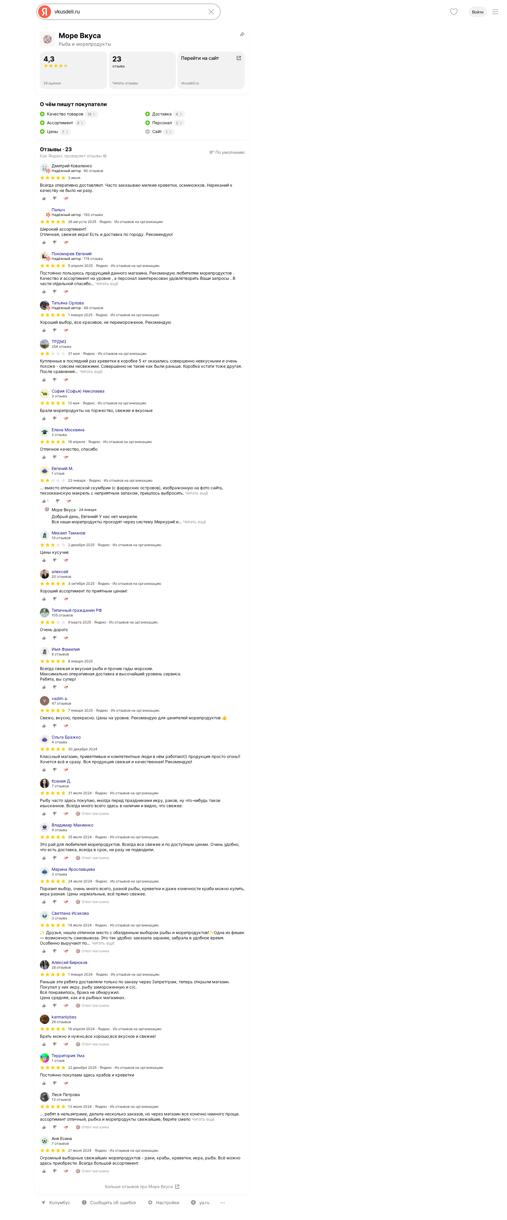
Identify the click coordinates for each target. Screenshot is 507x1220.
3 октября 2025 (81, 583)
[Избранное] (453, 11)
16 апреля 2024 (81, 1029)
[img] (53, 177)
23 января (77, 480)
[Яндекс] (44, 11)
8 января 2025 (80, 661)
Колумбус (59, 1202)
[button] (227, 152)
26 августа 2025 (82, 221)
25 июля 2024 (80, 837)
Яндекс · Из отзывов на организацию (131, 221)
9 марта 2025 (79, 622)
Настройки (167, 1202)
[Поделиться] (242, 34)
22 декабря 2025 (82, 1067)
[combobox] (127, 11)
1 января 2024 (80, 974)
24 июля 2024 (80, 881)
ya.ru (204, 1202)
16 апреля (76, 441)
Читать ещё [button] (106, 283)
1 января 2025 (80, 315)
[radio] (44, 198)
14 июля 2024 (80, 925)
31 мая (74, 353)
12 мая (74, 403)
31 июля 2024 (80, 793)
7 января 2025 (80, 710)
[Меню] (495, 12)
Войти (478, 12)
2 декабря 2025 (81, 545)
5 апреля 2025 (80, 265)
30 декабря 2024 (82, 749)
